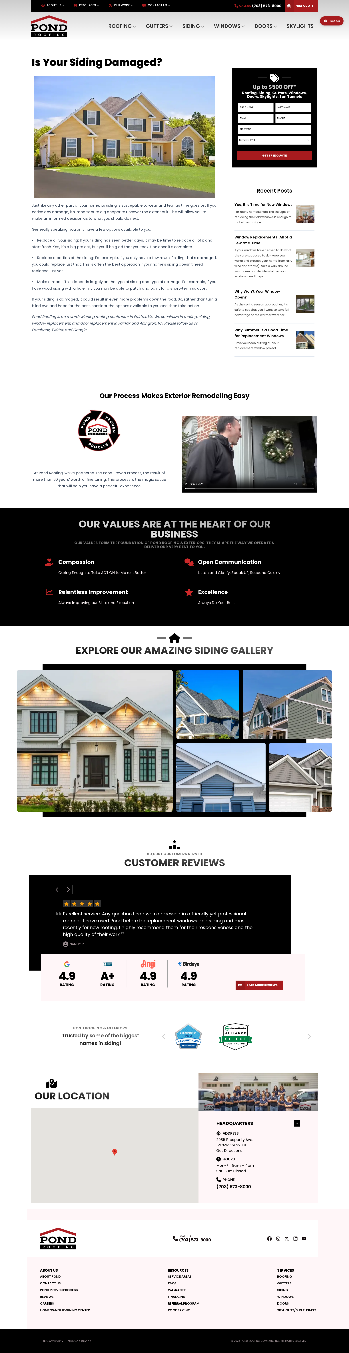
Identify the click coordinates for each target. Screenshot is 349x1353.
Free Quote (305, 6)
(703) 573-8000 (233, 1187)
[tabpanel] (174, 741)
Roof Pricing (179, 1310)
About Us (54, 5)
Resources (87, 5)
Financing (177, 1296)
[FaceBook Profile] (269, 1238)
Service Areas (180, 1276)
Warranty (177, 1290)
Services (285, 1270)
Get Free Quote (274, 155)
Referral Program (183, 1303)
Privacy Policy (53, 1341)
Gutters (157, 26)
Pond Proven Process (59, 1290)
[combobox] (274, 140)
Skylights (300, 26)
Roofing (120, 26)
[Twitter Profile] (287, 1238)
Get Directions (229, 1150)
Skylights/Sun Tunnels (296, 1310)
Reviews (47, 1296)
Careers (47, 1303)
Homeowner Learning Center (65, 1310)
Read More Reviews (262, 985)
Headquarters (234, 1123)
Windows (227, 26)
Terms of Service (79, 1341)
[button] (114, 1152)
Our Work (122, 5)
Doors (263, 26)
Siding (191, 26)
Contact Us (157, 5)
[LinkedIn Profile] (295, 1238)
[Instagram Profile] (278, 1238)
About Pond (50, 1276)
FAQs (172, 1283)
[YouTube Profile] (304, 1238)
